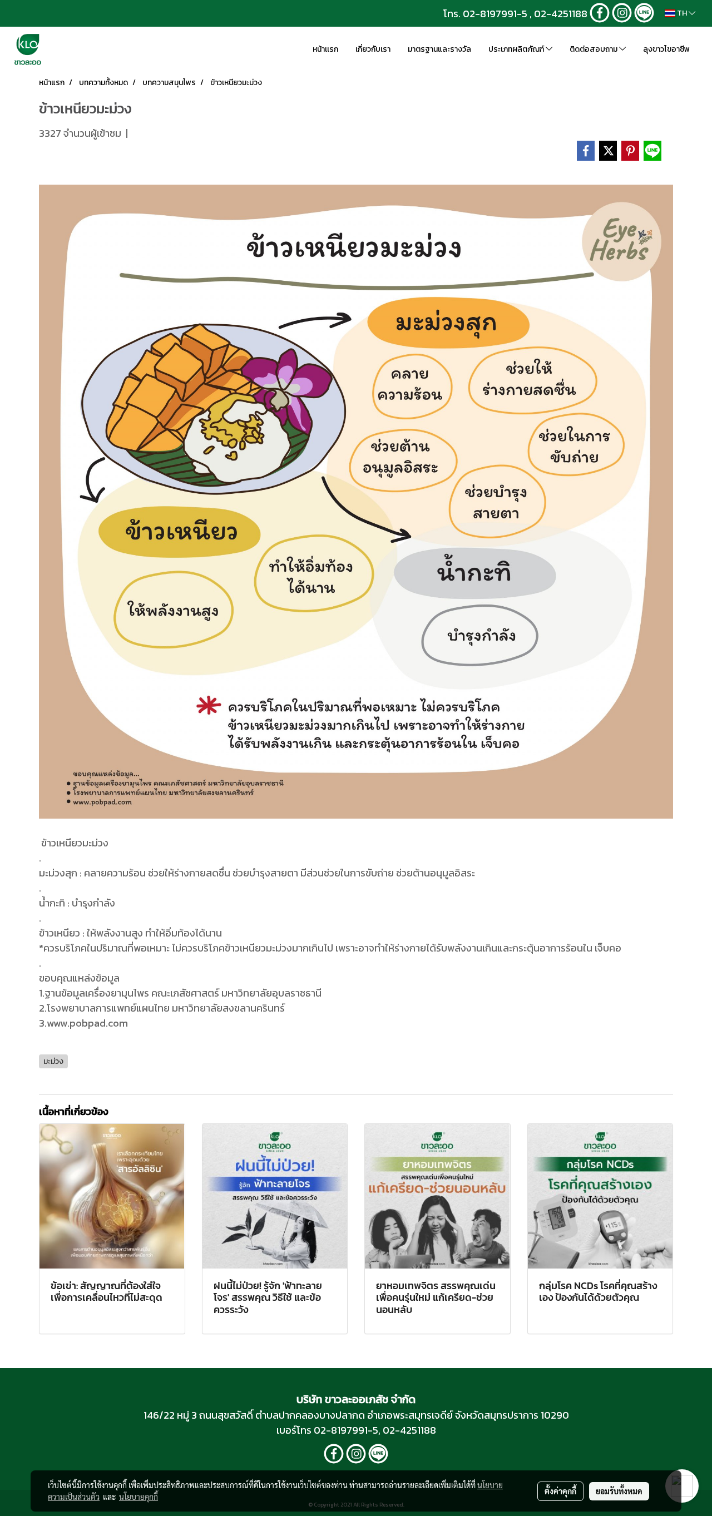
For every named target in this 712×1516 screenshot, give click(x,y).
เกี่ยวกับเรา (372, 49)
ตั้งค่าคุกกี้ (560, 1491)
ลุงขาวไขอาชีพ (666, 49)
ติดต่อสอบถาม (594, 49)
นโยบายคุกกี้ (138, 1497)
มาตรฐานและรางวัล (439, 49)
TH (682, 13)
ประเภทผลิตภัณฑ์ (517, 49)
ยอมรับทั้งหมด (619, 1491)
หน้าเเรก (325, 49)
